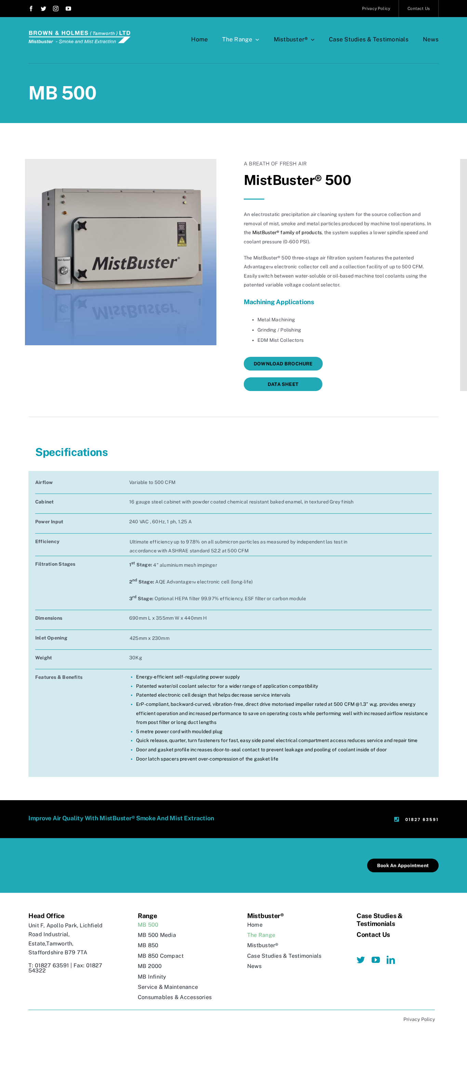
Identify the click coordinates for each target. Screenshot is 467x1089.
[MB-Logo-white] (79, 33)
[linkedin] (391, 960)
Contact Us (373, 934)
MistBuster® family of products (287, 232)
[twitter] (43, 8)
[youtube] (68, 8)
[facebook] (31, 8)
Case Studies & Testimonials (380, 919)
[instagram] (55, 8)
